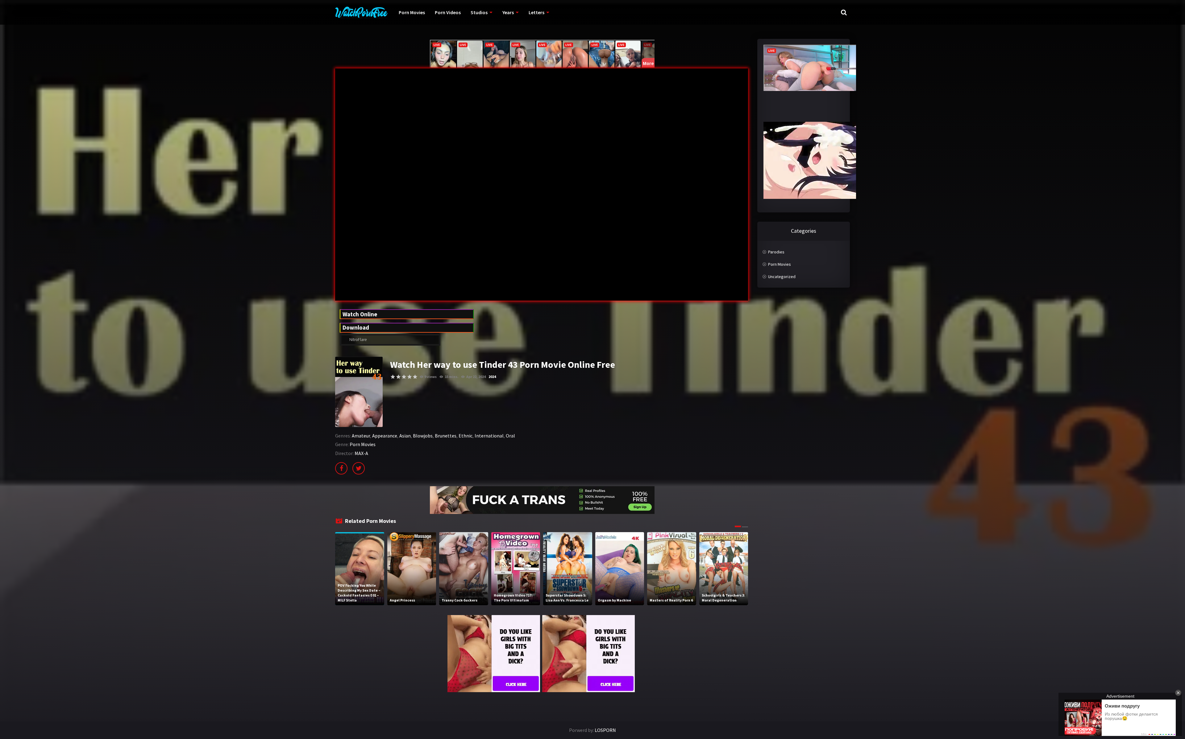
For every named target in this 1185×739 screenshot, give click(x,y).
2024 (492, 376)
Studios (479, 12)
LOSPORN (605, 730)
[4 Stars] (409, 377)
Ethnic (465, 436)
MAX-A (361, 453)
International (489, 436)
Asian (405, 436)
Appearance (384, 436)
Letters (536, 12)
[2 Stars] (398, 377)
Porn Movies (412, 12)
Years (508, 12)
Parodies (776, 252)
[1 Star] (393, 377)
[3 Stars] (404, 377)
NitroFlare (357, 339)
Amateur (361, 436)
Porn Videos (448, 12)
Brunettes (445, 436)
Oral (510, 436)
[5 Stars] (415, 377)
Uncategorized (782, 276)
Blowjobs (423, 436)
